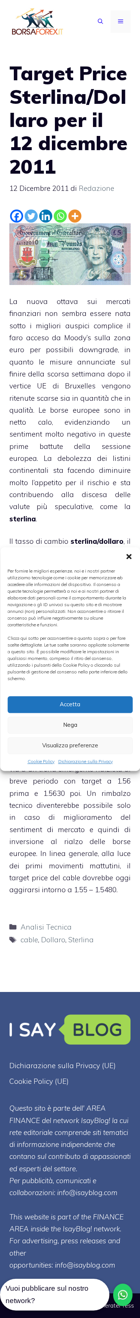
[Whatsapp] (60, 216)
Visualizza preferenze (70, 745)
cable (29, 939)
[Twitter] (31, 216)
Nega (70, 724)
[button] (129, 556)
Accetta (70, 704)
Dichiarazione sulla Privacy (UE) (62, 1065)
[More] (74, 216)
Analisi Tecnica (46, 926)
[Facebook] (16, 216)
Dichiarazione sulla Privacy (85, 761)
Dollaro (53, 939)
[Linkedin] (45, 216)
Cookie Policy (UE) (39, 1081)
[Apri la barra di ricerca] (100, 21)
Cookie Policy (41, 761)
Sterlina (81, 939)
